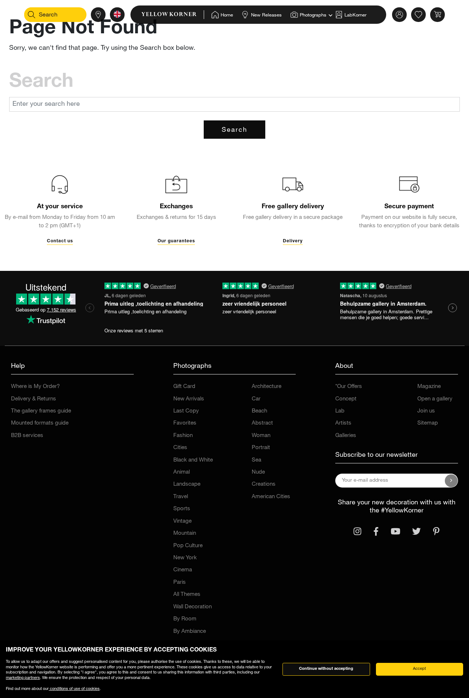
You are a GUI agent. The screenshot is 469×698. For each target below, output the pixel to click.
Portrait (261, 448)
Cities (180, 448)
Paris (179, 582)
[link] (172, 14)
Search (234, 130)
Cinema (182, 570)
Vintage (182, 521)
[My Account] (399, 14)
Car (256, 399)
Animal (181, 472)
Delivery (293, 241)
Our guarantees (176, 241)
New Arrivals (188, 399)
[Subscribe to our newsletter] (451, 481)
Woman (261, 435)
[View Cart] (437, 14)
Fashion (183, 435)
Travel (180, 497)
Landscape (186, 484)
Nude (258, 472)
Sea (256, 460)
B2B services (27, 435)
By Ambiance (189, 631)
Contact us (60, 241)
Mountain (184, 533)
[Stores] (98, 14)
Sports (181, 509)
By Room (184, 619)
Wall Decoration (192, 607)
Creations (264, 484)
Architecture (266, 386)
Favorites (184, 423)
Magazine (429, 386)
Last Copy (186, 411)
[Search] (31, 14)
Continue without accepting (326, 669)
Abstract (262, 423)
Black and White (193, 460)
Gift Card (184, 386)
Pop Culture (188, 546)
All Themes (186, 594)
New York (185, 558)
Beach (259, 411)
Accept (419, 669)
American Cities (271, 497)
